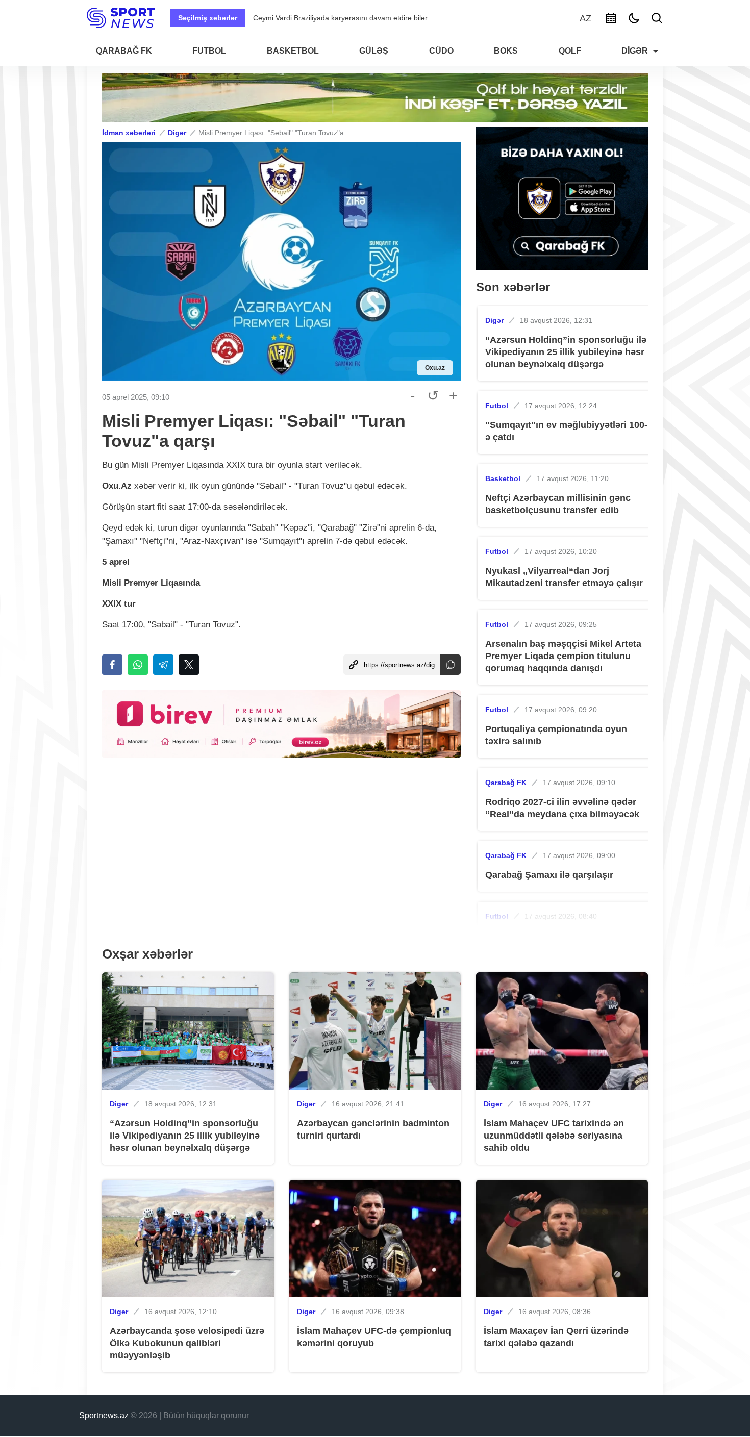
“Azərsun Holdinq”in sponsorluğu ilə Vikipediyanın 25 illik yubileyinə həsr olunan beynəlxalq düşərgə (565, 352)
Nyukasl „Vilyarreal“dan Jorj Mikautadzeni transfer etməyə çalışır (564, 577)
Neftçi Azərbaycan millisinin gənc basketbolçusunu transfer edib (558, 504)
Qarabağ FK (506, 782)
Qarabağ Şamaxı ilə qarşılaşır (549, 875)
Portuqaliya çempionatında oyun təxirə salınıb (556, 735)
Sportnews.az (104, 1415)
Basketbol (502, 478)
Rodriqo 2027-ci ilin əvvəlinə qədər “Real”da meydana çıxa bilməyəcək (562, 808)
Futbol (496, 405)
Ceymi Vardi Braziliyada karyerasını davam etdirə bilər (340, 18)
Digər (177, 133)
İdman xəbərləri (129, 133)
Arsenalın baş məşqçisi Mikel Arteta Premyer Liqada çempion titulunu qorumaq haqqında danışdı (563, 656)
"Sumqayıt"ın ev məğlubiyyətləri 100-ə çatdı (566, 431)
